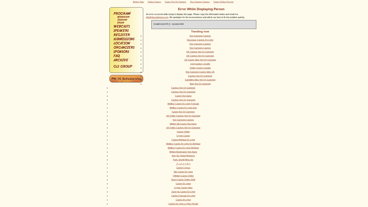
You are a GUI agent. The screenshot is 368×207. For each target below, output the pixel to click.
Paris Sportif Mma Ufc (183, 160)
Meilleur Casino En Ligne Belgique (183, 148)
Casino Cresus (183, 168)
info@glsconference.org (157, 17)
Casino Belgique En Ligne (183, 140)
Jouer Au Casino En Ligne (183, 192)
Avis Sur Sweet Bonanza (183, 155)
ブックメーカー (183, 164)
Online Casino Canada (200, 68)
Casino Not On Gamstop (183, 112)
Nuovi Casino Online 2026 (183, 179)
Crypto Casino (183, 136)
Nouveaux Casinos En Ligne (200, 40)
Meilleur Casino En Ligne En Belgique (183, 144)
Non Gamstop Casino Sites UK (200, 72)
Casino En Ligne (183, 183)
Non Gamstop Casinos (200, 36)
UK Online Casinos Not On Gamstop (183, 116)
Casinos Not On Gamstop (200, 76)
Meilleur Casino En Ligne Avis (183, 108)
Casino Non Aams (183, 96)
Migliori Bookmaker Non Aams (183, 152)
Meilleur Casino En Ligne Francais (183, 104)
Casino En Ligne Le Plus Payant (183, 204)
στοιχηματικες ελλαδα (200, 64)
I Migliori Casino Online (183, 176)
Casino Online (183, 132)
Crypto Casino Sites (183, 187)
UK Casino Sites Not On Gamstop (200, 60)
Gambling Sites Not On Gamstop (200, 80)
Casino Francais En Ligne (183, 196)
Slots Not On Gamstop (200, 84)
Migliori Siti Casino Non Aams (183, 124)
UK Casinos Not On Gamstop (200, 52)
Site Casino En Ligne (183, 172)
